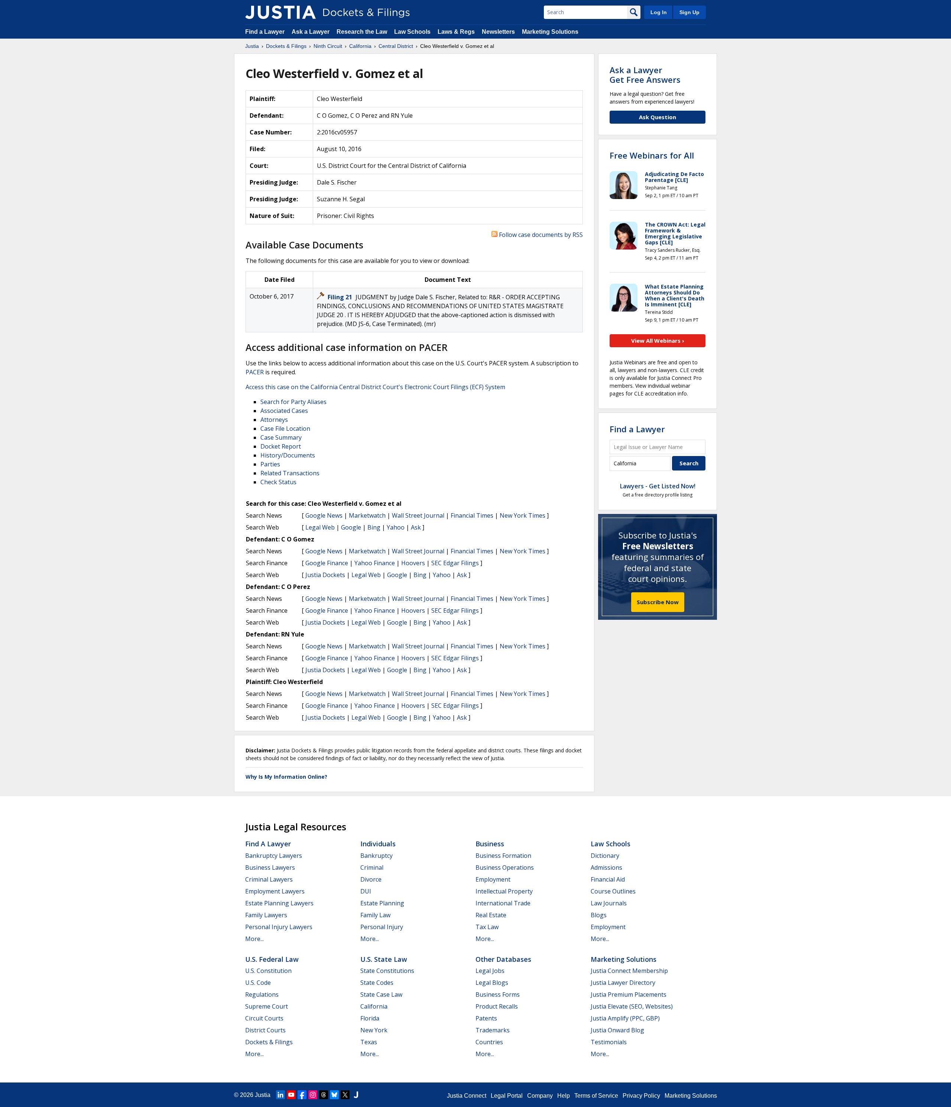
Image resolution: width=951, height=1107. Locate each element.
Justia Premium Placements (628, 994)
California (373, 1006)
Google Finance (326, 563)
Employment (493, 879)
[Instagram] (312, 1094)
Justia (262, 1095)
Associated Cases (284, 411)
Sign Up (689, 12)
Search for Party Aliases (293, 402)
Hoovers (413, 563)
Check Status (278, 482)
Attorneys (274, 420)
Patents (486, 1018)
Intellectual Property (504, 891)
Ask (416, 527)
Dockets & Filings (269, 1042)
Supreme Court (266, 1006)
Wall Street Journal (418, 515)
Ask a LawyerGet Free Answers (645, 74)
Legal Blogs (492, 983)
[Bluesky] (334, 1094)
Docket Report (280, 446)
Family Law (375, 915)
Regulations (262, 994)
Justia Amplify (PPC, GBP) (625, 1018)
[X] (345, 1094)
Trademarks (493, 1030)
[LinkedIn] (280, 1094)
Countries (489, 1042)
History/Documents (287, 455)
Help (563, 1096)
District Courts (265, 1030)
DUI (365, 891)
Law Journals (609, 903)
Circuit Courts (264, 1018)
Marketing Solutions (550, 32)
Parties (270, 464)
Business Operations (505, 867)
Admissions (606, 867)
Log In (658, 12)
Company (540, 1096)
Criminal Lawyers (269, 879)
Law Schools (412, 32)
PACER (255, 372)
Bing (373, 527)
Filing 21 (341, 297)
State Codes (376, 983)
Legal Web (320, 527)
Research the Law (362, 32)
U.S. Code (258, 983)
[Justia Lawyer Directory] (355, 1094)
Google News (324, 515)
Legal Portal (507, 1096)
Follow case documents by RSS (540, 235)
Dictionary (605, 856)
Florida (369, 1018)
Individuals (378, 843)
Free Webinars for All (652, 155)
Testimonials (609, 1042)
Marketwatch (367, 515)
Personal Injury (381, 927)
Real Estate (491, 915)
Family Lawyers (266, 915)
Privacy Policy (641, 1096)
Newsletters (498, 32)
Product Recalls (497, 1006)
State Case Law (381, 994)
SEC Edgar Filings (455, 563)
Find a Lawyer (265, 32)
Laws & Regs (456, 32)
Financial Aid (608, 879)
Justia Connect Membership (629, 971)
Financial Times (472, 515)
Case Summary (281, 437)
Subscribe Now (658, 602)
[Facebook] (302, 1094)
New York (373, 1030)
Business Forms (498, 994)
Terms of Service (596, 1096)
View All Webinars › (657, 340)
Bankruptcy (376, 856)
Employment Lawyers (275, 891)
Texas (368, 1042)
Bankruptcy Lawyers (273, 856)
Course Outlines (613, 891)
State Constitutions (387, 971)
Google (351, 527)
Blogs (599, 915)
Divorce (371, 879)
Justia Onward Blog (617, 1030)
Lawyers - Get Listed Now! (657, 486)
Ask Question (657, 117)
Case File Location (285, 428)
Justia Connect (466, 1096)
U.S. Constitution (268, 971)
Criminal (371, 867)
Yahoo (396, 527)
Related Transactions (289, 473)
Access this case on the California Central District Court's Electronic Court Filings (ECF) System (375, 387)
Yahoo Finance (374, 563)
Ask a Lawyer (311, 32)
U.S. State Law (383, 959)
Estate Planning (382, 903)
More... (254, 939)
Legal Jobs (490, 971)
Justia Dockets (325, 575)
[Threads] (323, 1094)
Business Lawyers (270, 867)
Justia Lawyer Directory (623, 983)
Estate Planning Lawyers (279, 903)
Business (490, 843)
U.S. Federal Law (272, 959)
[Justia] (280, 12)
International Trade (503, 903)
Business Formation (503, 856)
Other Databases (503, 959)
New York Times (522, 515)
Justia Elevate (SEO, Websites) (632, 1006)
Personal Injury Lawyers (278, 927)
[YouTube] (291, 1094)
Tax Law (487, 927)
